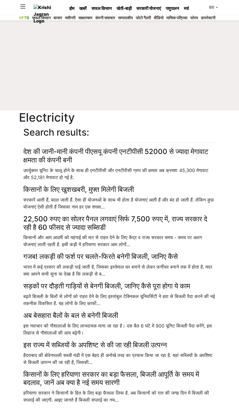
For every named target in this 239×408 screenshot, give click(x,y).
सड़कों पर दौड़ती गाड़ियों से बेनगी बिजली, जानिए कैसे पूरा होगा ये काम (106, 286)
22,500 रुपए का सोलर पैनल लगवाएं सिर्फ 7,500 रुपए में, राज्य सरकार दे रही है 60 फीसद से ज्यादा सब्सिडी (115, 223)
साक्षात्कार (85, 17)
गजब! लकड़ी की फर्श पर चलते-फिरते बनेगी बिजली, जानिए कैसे (100, 256)
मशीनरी (70, 17)
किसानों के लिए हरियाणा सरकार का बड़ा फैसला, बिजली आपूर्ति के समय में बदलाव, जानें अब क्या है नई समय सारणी (111, 378)
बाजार (58, 17)
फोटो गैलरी (143, 17)
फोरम (194, 17)
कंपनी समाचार (105, 17)
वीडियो (159, 17)
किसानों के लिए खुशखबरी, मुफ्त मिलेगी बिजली (78, 189)
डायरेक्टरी (208, 17)
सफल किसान (102, 8)
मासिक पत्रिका (176, 17)
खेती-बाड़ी (124, 8)
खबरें (83, 8)
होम (72, 8)
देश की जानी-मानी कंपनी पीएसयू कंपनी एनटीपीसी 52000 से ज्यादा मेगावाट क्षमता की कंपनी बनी (115, 155)
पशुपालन (172, 8)
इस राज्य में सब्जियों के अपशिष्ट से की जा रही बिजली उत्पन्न (95, 345)
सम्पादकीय (125, 17)
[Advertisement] (125, 67)
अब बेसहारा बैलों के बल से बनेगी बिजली (70, 315)
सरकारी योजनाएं (148, 8)
